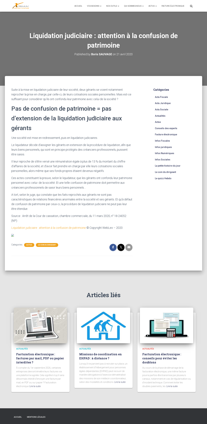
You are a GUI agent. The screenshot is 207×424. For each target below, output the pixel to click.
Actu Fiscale (161, 97)
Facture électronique (173, 6)
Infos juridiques (163, 147)
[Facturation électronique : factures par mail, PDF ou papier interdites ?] (40, 325)
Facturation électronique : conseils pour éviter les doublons (161, 358)
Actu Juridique (163, 103)
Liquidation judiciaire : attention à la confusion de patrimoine (48, 227)
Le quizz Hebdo (163, 178)
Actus (151, 6)
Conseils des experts (166, 128)
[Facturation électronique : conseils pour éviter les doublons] (166, 325)
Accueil (78, 6)
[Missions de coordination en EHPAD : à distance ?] (103, 325)
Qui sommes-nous (133, 6)
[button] (100, 6)
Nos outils (112, 6)
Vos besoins (93, 6)
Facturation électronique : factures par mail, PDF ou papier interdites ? (40, 358)
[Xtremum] (21, 6)
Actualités (160, 116)
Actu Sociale (161, 109)
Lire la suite (35, 386)
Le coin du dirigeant (47, 245)
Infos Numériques (164, 153)
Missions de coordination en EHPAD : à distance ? (100, 356)
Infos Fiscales (162, 140)
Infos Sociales (162, 159)
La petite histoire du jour (167, 165)
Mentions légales (36, 417)
